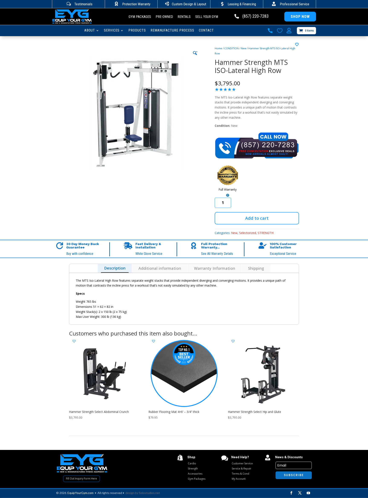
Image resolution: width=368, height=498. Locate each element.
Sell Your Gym (206, 17)
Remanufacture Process (172, 30)
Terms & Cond (240, 473)
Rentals (184, 17)
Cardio (192, 463)
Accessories (195, 473)
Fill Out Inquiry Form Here (81, 478)
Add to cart (257, 218)
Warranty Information (214, 268)
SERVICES (111, 30)
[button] (297, 45)
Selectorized (247, 233)
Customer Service (242, 463)
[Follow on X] (299, 492)
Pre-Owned (164, 17)
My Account (239, 479)
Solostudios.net (149, 493)
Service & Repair (241, 468)
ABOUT (89, 30)
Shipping (256, 268)
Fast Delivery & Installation (148, 245)
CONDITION (231, 48)
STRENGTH (265, 233)
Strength (193, 468)
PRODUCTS (137, 30)
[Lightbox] (195, 53)
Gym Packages (140, 17)
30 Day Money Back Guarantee (82, 245)
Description (114, 268)
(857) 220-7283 (255, 16)
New (243, 48)
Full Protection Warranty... (214, 245)
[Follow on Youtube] (308, 492)
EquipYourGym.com (80, 493)
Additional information (159, 268)
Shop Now (300, 16)
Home (218, 48)
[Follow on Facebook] (291, 492)
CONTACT (206, 30)
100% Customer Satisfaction (283, 245)
